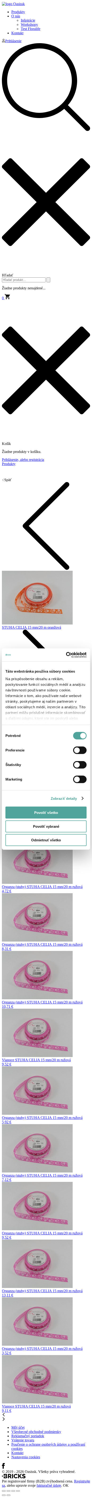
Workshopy (29, 25)
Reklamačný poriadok (27, 1436)
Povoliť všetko (46, 813)
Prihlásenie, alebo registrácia (23, 460)
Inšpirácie (28, 20)
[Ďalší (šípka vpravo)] (8, 1495)
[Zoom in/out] (18, 1491)
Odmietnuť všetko (46, 840)
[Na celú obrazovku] (13, 1491)
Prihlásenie (13, 41)
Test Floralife (30, 29)
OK (66, 1485)
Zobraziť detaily (64, 798)
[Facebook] (3, 1467)
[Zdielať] (8, 1491)
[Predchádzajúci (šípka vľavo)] (4, 1495)
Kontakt (17, 33)
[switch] (80, 750)
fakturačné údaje (49, 1485)
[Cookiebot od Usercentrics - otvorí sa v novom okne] (66, 655)
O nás (15, 16)
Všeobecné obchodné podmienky (36, 1432)
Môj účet (18, 1427)
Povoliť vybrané (46, 826)
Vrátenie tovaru (22, 1440)
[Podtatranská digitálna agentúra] (13, 1477)
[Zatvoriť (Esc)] (4, 1491)
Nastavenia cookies (25, 1457)
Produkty (18, 12)
